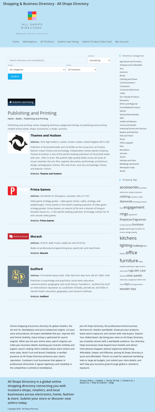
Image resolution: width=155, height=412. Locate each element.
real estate (124, 271)
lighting (126, 245)
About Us (84, 382)
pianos (142, 266)
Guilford (36, 269)
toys (127, 284)
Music (122, 139)
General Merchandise (129, 114)
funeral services (126, 225)
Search (15, 76)
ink (143, 229)
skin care (140, 270)
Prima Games (40, 189)
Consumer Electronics (129, 89)
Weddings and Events (129, 164)
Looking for (91, 56)
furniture (137, 224)
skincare (123, 276)
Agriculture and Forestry (131, 61)
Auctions (124, 72)
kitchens (128, 238)
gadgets (123, 229)
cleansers (138, 192)
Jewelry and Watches (129, 132)
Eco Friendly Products (129, 96)
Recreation (124, 149)
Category (10, 65)
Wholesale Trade (127, 167)
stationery (124, 280)
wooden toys (128, 289)
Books (122, 75)
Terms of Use (112, 380)
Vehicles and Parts (128, 160)
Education (124, 100)
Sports (123, 156)
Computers (125, 86)
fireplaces (126, 219)
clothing (125, 196)
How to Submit (99, 382)
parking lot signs (133, 266)
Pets (122, 146)
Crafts (122, 93)
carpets (131, 192)
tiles (144, 280)
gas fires (135, 229)
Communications (127, 82)
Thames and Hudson (45, 135)
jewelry (134, 232)
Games (123, 110)
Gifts (122, 118)
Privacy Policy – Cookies (91, 380)
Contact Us (127, 380)
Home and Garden (128, 125)
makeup (138, 245)
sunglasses (132, 280)
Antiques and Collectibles (131, 65)
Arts (121, 68)
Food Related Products (130, 107)
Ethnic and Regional (128, 103)
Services (123, 153)
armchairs (143, 188)
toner (122, 284)
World (122, 171)
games (128, 229)
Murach (36, 236)
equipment (133, 215)
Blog (111, 382)
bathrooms (124, 192)
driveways (137, 202)
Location (68, 65)
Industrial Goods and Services (133, 128)
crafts (141, 197)
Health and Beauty (128, 121)
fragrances (139, 219)
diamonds (126, 201)
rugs (131, 270)
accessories (129, 187)
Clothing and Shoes (128, 79)
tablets (139, 280)
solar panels (134, 275)
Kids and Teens (126, 135)
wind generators (136, 284)
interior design (125, 232)
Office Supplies (126, 142)
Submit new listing (22, 102)
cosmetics (134, 197)
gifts (140, 229)
